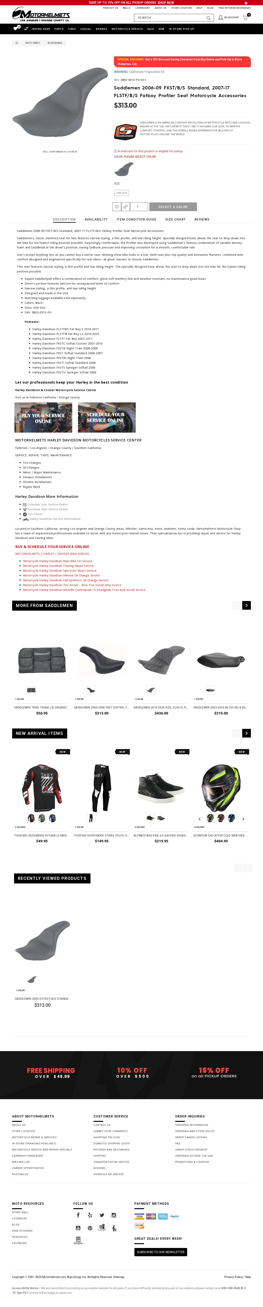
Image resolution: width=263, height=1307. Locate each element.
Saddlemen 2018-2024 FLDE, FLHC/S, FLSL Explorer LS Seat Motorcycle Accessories (161, 707)
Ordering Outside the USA (194, 1155)
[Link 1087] (78, 1228)
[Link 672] (43, 417)
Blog (210, 8)
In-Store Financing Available (34, 1143)
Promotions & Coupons (192, 1161)
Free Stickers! (22, 1230)
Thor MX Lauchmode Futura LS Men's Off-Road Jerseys (42, 835)
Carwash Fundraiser (27, 1155)
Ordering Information (192, 1125)
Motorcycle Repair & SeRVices (34, 1137)
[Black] (124, 169)
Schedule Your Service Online (48, 504)
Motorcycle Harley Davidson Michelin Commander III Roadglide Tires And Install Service (84, 590)
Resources (20, 1236)
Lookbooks (142, 8)
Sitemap (118, 1277)
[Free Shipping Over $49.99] (50, 1073)
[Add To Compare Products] (125, 206)
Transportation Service (111, 1161)
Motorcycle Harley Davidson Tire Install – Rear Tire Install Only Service (72, 585)
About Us (160, 8)
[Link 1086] (114, 1215)
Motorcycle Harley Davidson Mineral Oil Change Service (61, 575)
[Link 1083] (78, 1215)
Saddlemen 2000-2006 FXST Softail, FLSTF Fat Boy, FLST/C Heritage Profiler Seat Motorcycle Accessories (101, 707)
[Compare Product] (23, 903)
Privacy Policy (233, 1277)
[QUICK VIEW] (31, 903)
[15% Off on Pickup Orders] (213, 1073)
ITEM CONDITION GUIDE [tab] (137, 219)
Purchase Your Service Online (48, 509)
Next (245, 169)
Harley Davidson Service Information (54, 519)
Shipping (100, 1155)
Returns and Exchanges (111, 1149)
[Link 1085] (102, 1215)
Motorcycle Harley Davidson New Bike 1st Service (57, 561)
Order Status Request (191, 1149)
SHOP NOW (166, 2)
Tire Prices (35, 514)
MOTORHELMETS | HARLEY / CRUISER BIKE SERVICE (52, 553)
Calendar (19, 1243)
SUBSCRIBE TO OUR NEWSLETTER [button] (160, 1252)
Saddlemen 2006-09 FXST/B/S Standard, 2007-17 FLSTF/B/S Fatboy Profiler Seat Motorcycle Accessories (42, 999)
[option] (42, 673)
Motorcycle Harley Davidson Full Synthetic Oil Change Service (66, 580)
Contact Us (109, 8)
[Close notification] (246, 3)
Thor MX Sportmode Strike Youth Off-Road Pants (101, 835)
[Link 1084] (90, 1215)
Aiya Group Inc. (77, 1277)
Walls (126, 8)
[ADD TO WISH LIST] (17, 903)
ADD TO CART (61, 722)
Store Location (181, 8)
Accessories (55, 43)
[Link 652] (15, 43)
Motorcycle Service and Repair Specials (42, 1149)
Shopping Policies (107, 1137)
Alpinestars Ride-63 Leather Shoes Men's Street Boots (161, 835)
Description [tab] (64, 219)
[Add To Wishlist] (116, 206)
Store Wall (20, 1212)
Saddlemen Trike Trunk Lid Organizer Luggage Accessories (42, 707)
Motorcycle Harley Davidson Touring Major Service (58, 566)
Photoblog (20, 1174)
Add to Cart (55, 1014)
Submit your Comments (111, 1131)
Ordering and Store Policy (195, 1131)
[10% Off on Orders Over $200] (131, 1073)
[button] (229, 17)
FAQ (178, 1143)
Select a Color (173, 207)
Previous (113, 169)
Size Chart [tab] (175, 219)
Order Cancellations (191, 1137)
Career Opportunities (28, 1168)
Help (199, 8)
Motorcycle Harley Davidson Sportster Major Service (59, 570)
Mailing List (21, 1161)
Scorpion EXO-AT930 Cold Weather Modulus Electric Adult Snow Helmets (221, 835)
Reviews (99, 1168)
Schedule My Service (109, 1174)
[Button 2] (208, 18)
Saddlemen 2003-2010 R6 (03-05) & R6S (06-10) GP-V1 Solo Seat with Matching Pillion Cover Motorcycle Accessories (221, 707)
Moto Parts (33, 43)
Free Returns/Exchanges (234, 8)
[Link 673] (107, 417)
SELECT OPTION (59, 850)
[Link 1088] (90, 1228)
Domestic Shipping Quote (112, 1143)
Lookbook (19, 1218)
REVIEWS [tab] (202, 219)
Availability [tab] (96, 219)
